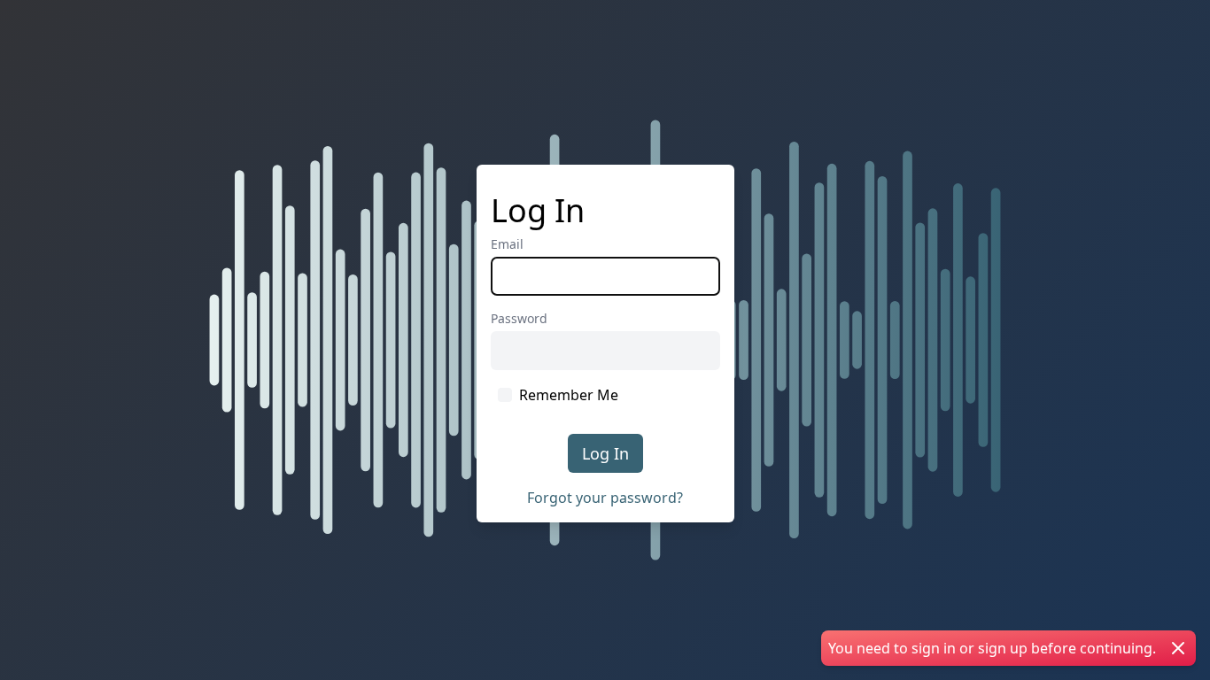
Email (507, 244)
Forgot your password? (605, 497)
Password (519, 318)
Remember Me (568, 395)
